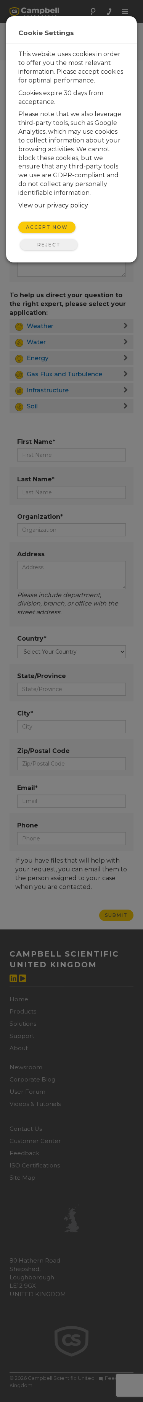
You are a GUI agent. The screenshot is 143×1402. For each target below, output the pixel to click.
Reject (49, 245)
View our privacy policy (53, 205)
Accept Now (47, 227)
